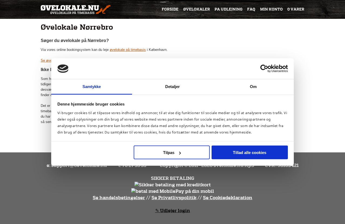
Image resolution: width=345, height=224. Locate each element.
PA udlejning (229, 9)
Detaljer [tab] (172, 86)
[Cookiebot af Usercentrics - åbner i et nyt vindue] (264, 69)
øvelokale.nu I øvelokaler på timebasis (76, 9)
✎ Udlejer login (172, 210)
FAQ (251, 9)
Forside (170, 9)
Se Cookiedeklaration (227, 197)
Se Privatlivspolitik (173, 197)
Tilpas (168, 152)
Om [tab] (253, 86)
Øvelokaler (196, 9)
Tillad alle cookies (249, 152)
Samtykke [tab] (91, 86)
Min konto (271, 9)
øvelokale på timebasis (128, 50)
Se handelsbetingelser (119, 197)
